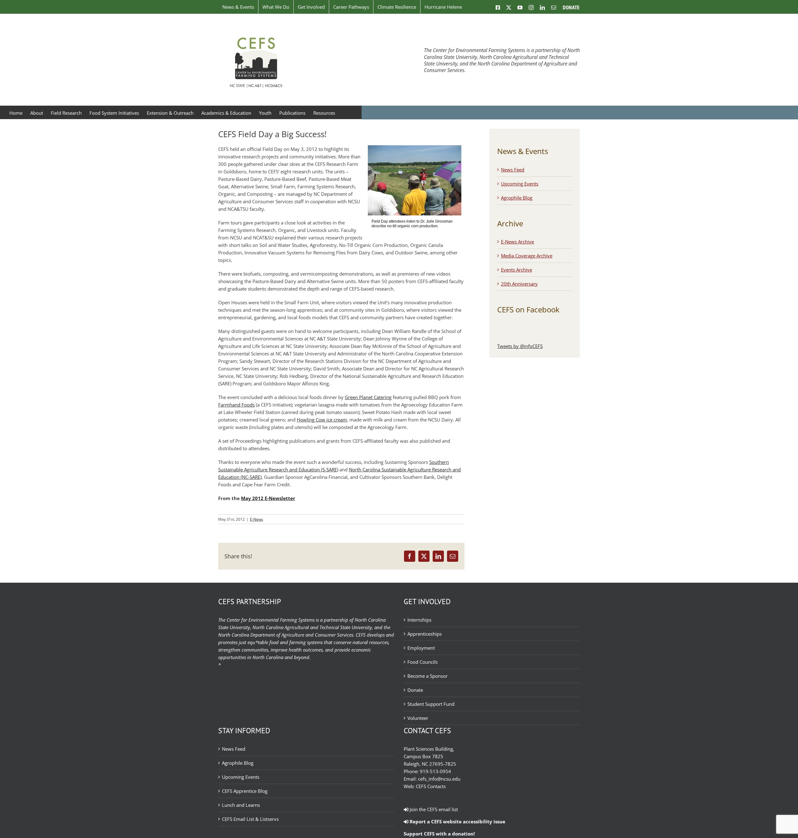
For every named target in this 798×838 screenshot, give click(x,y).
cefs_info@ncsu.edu (439, 779)
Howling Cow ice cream (322, 420)
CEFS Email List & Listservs (250, 819)
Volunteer (417, 718)
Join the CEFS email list (433, 809)
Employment (421, 648)
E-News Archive (517, 241)
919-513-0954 (435, 771)
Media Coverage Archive (526, 256)
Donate (415, 690)
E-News (256, 519)
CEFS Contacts (431, 786)
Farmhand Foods (236, 405)
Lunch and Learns (241, 805)
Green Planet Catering (368, 397)
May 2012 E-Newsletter (268, 498)
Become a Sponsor (427, 676)
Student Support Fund (430, 704)
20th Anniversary (519, 284)
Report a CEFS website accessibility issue (456, 821)
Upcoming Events (519, 184)
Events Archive (516, 270)
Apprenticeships (424, 634)
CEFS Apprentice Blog (244, 791)
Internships (419, 620)
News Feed (512, 169)
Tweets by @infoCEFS (520, 346)
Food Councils (422, 662)
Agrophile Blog (516, 198)
